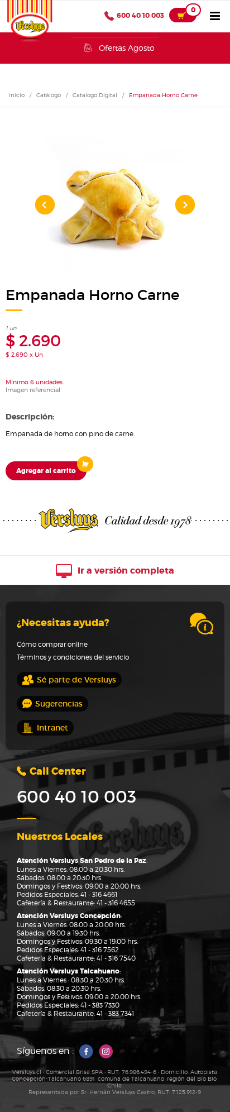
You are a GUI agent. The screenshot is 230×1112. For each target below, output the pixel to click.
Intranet (52, 728)
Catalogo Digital (95, 95)
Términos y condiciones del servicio (73, 657)
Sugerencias (59, 704)
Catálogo (48, 95)
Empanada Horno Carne (163, 95)
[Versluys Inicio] (30, 21)
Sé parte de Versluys (76, 680)
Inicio (17, 95)
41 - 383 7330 (99, 1005)
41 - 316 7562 (99, 950)
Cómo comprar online (52, 644)
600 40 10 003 (140, 15)
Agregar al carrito (46, 470)
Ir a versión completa (124, 570)
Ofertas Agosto (127, 48)
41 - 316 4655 (116, 903)
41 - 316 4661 (98, 894)
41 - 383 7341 (115, 1013)
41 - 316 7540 (116, 958)
